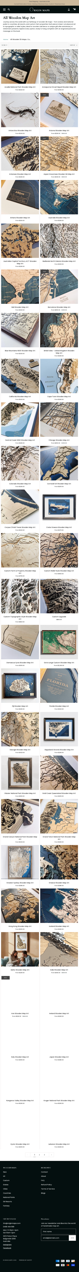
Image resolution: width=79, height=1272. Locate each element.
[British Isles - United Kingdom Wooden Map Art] (59, 330)
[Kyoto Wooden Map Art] (20, 1123)
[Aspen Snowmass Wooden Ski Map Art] (59, 153)
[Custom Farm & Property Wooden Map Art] (20, 550)
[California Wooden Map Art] (20, 376)
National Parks (9, 1197)
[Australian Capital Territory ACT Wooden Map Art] (20, 240)
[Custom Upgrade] (59, 596)
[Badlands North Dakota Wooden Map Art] (59, 240)
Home (5, 39)
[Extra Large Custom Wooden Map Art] (59, 642)
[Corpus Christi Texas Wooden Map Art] (20, 506)
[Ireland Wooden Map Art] (59, 992)
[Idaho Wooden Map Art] (20, 949)
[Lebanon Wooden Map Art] (59, 1123)
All (4, 1176)
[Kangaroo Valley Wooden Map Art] (20, 1080)
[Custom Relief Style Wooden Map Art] (59, 550)
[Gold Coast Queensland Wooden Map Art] (59, 772)
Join (72, 1238)
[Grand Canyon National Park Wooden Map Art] (20, 816)
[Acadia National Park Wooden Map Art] (20, 66)
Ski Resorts (7, 1201)
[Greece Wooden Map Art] (59, 862)
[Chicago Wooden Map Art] (59, 419)
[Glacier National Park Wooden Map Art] (20, 772)
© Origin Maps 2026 (10, 1260)
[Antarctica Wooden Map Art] (20, 110)
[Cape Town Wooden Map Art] (59, 376)
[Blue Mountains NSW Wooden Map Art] (20, 330)
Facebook (7, 1248)
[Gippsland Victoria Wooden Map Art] (59, 729)
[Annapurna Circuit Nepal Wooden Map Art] (59, 66)
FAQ (42, 1180)
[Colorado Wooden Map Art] (20, 463)
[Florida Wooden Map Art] (59, 685)
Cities (5, 1189)
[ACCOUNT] (68, 9)
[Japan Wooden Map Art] (59, 1036)
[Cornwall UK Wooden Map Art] (59, 463)
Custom (6, 1180)
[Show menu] (4, 9)
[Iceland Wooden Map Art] (59, 905)
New (5, 1172)
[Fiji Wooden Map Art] (20, 685)
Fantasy (6, 1206)
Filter (4, 45)
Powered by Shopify (25, 1260)
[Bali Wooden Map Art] (20, 286)
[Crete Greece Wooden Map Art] (59, 506)
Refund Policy (46, 1184)
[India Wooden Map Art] (59, 949)
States (5, 1184)
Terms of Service (48, 1189)
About (43, 1176)
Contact (44, 1172)
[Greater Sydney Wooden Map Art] (20, 862)
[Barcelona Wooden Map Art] (59, 286)
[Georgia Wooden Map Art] (20, 729)
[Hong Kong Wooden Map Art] (20, 905)
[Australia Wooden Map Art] (59, 197)
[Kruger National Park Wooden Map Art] (59, 1080)
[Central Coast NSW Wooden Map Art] (20, 419)
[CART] (74, 9)
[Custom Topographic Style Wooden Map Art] (20, 596)
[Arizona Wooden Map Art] (59, 110)
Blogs (43, 1193)
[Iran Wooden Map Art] (20, 992)
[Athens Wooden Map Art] (20, 197)
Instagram (7, 1244)
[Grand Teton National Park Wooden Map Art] (59, 816)
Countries (7, 1193)
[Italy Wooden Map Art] (20, 1036)
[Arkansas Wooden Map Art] (20, 153)
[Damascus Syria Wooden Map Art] (20, 642)
